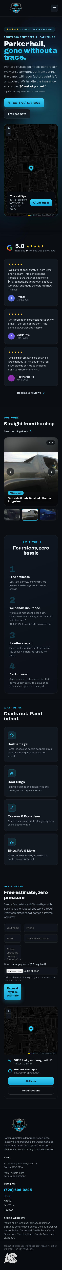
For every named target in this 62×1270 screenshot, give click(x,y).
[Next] (52, 472)
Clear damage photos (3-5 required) (29, 972)
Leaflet (32, 215)
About (7, 1200)
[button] (31, 168)
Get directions (31, 1090)
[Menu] (54, 8)
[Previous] (10, 472)
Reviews (8, 1209)
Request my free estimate (13, 991)
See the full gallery (16, 431)
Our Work (9, 1205)
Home (7, 1196)
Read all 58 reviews (29, 392)
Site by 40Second (25, 1248)
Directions (43, 202)
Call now (31, 1081)
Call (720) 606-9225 (26, 103)
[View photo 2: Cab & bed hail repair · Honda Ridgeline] (30, 515)
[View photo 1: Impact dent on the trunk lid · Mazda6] (12, 515)
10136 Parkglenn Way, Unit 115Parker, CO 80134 (20, 1165)
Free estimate (17, 114)
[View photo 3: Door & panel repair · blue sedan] (48, 515)
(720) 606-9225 (18, 1190)
